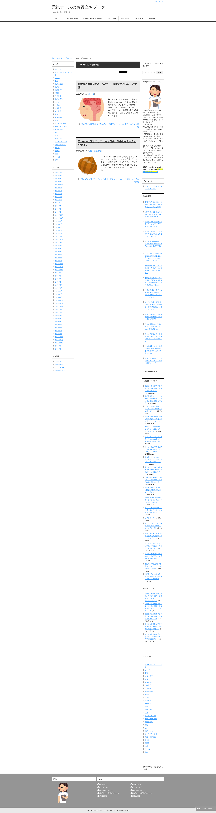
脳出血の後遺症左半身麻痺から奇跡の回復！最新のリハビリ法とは (153, 388)
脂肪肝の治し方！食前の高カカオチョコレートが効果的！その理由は (153, 576)
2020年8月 (58, 194)
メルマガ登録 (112, 18)
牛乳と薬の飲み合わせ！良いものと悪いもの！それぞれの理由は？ (153, 500)
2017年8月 (58, 276)
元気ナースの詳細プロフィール (92, 18)
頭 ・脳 (91, 94)
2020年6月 (58, 200)
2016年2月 (58, 331)
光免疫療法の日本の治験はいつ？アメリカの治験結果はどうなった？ (153, 419)
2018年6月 (58, 248)
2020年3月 (58, 209)
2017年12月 (59, 264)
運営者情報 (151, 18)
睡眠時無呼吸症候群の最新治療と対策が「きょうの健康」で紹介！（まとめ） (153, 269)
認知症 (57, 148)
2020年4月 (58, 206)
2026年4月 (58, 172)
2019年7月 (58, 224)
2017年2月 (58, 294)
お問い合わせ (125, 18)
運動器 (57, 151)
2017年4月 (58, 288)
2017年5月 (58, 285)
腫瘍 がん (59, 139)
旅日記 (57, 105)
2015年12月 (59, 337)
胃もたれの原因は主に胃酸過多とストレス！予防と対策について (153, 360)
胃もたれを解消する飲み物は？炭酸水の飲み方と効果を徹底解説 (153, 316)
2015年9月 (58, 346)
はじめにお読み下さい (71, 18)
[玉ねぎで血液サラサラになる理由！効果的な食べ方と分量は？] (87, 174)
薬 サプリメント (61, 142)
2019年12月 (59, 215)
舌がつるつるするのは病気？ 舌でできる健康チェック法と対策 (153, 525)
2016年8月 (58, 312)
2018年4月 (58, 255)
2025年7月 (58, 175)
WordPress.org (60, 370)
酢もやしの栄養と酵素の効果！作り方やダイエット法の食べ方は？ (153, 510)
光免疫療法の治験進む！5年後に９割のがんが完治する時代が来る (153, 490)
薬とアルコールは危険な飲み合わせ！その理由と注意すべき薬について (153, 469)
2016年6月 (58, 318)
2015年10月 (59, 343)
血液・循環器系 (94, 151)
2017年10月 (59, 270)
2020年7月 (58, 197)
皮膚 (56, 120)
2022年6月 (58, 191)
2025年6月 (58, 178)
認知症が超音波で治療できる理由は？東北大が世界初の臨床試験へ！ (153, 626)
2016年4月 (58, 325)
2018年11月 (59, 239)
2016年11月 (59, 303)
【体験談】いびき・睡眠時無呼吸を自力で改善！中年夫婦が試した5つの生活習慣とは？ (153, 349)
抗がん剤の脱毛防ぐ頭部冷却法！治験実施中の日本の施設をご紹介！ (153, 556)
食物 (56, 160)
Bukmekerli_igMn (151, 601)
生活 (56, 114)
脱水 (56, 135)
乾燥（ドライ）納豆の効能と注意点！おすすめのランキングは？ (153, 536)
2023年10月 (59, 185)
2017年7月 (58, 279)
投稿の (59, 364)
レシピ (57, 78)
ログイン (58, 361)
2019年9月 (58, 221)
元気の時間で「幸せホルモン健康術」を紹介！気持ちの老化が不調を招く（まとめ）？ (153, 293)
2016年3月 (58, 328)
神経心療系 (59, 129)
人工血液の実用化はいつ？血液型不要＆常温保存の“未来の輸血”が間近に (153, 244)
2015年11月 (59, 340)
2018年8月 (58, 245)
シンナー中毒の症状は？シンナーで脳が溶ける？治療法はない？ (153, 408)
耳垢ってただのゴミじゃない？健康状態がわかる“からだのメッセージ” (153, 234)
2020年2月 (58, 212)
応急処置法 (59, 99)
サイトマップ (139, 18)
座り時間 (58, 96)
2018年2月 (58, 261)
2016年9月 (58, 309)
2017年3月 (58, 291)
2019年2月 (58, 236)
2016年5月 (58, 321)
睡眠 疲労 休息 (61, 126)
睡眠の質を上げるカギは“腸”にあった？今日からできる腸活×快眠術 (153, 214)
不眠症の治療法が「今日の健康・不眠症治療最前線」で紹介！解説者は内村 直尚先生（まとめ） (153, 281)
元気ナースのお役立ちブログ (78, 7)
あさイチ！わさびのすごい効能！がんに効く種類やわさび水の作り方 (153, 546)
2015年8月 (58, 349)
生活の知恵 (59, 117)
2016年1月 (58, 334)
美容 (56, 132)
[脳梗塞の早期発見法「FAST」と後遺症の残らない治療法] (91, 119)
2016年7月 (58, 315)
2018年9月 (58, 242)
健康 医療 (59, 84)
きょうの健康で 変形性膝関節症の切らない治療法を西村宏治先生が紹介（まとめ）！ (153, 305)
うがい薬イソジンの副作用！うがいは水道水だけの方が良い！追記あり (153, 439)
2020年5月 (58, 203)
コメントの (60, 367)
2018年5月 (58, 251)
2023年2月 (58, 188)
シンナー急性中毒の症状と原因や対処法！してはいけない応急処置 (153, 449)
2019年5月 (58, 230)
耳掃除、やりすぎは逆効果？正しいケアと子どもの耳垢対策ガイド (153, 224)
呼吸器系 (58, 93)
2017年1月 (58, 297)
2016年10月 (59, 306)
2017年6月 (58, 282)
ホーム (57, 18)
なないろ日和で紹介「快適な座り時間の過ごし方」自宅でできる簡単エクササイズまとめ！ (153, 257)
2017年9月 (58, 273)
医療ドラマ (59, 90)
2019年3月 (58, 233)
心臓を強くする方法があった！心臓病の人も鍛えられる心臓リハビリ (153, 479)
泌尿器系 (58, 108)
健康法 (57, 87)
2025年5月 (58, 181)
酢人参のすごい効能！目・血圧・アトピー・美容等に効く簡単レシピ (153, 459)
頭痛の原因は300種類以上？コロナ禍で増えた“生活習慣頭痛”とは (153, 326)
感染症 (57, 102)
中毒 (56, 81)
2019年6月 (58, 227)
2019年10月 (59, 218)
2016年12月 (59, 300)
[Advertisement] (108, 38)
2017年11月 (59, 267)
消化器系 (58, 111)
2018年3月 (58, 258)
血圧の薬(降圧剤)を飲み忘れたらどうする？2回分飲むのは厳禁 (153, 566)
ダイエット (59, 69)
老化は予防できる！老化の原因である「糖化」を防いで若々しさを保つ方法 (153, 337)
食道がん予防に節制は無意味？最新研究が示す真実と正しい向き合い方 (153, 204)
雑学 (56, 154)
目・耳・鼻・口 (60, 123)
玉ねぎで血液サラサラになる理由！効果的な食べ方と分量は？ (153, 429)
